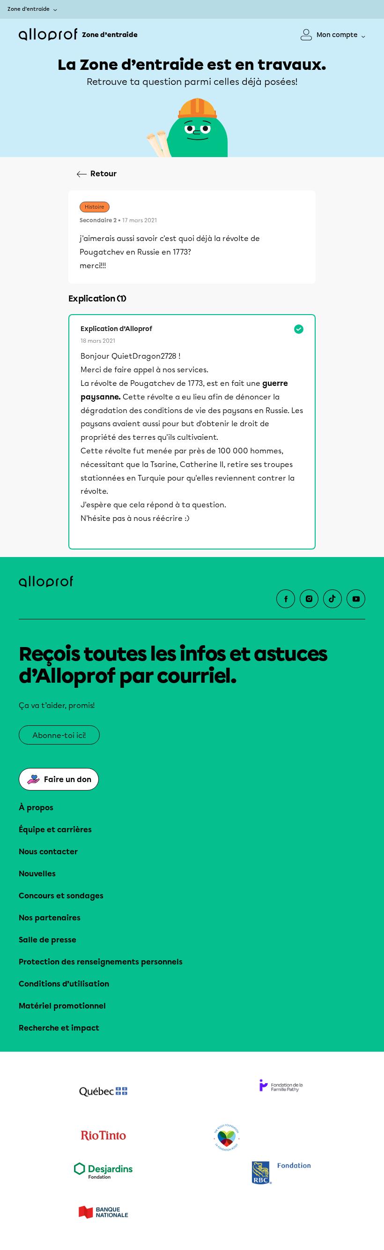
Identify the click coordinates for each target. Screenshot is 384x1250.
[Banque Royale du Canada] (281, 1173)
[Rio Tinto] (103, 1138)
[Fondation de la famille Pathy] (281, 1092)
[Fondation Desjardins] (103, 1173)
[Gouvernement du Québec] (103, 1092)
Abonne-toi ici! (59, 735)
